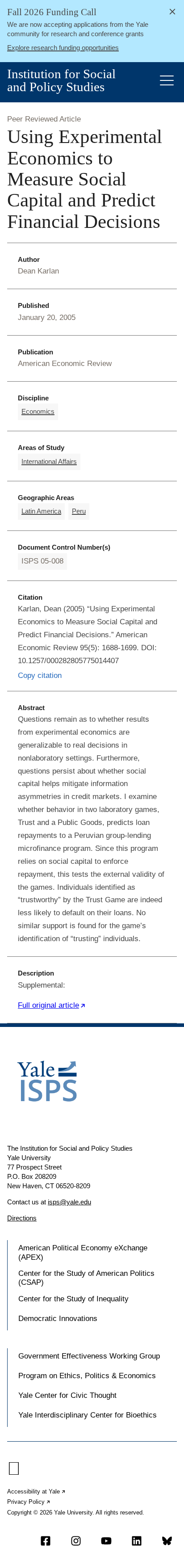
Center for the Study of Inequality (73, 1299)
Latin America (41, 511)
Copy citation (40, 675)
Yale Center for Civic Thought (67, 1395)
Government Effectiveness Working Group (89, 1356)
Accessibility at (36, 1491)
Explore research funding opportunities (63, 47)
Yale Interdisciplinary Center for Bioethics (87, 1415)
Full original (52, 1005)
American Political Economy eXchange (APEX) (82, 1252)
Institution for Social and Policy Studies (61, 80)
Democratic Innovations (57, 1318)
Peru (79, 511)
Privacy (29, 1501)
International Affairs (49, 461)
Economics (37, 411)
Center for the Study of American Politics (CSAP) (86, 1278)
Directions (22, 1218)
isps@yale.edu (69, 1202)
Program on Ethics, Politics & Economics (87, 1375)
